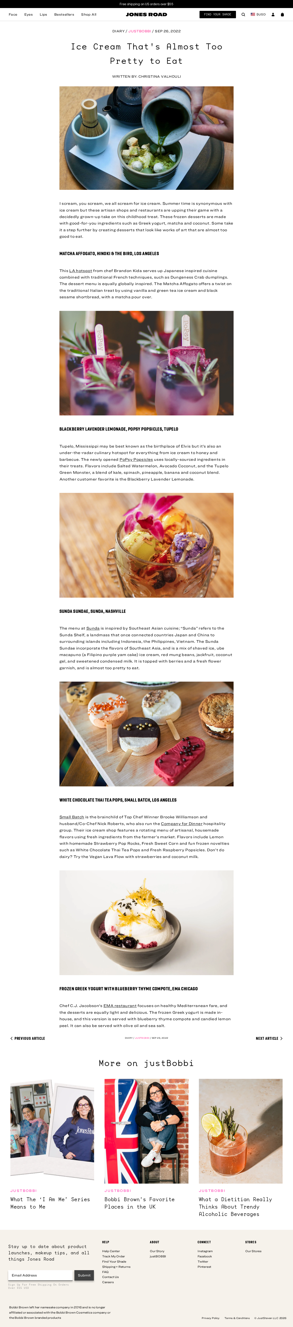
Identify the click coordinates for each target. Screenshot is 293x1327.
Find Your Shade (217, 14)
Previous (29, 1038)
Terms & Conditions (237, 1317)
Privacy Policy (211, 1317)
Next (267, 1038)
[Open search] (243, 15)
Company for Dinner (181, 823)
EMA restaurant (120, 1005)
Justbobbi (139, 31)
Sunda (93, 628)
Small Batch (71, 817)
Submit (84, 1275)
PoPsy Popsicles (136, 459)
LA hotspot (80, 270)
